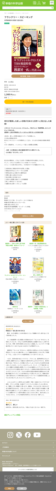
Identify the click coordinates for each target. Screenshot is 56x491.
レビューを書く (28, 321)
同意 (9, 488)
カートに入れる (28, 102)
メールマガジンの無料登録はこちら (27, 469)
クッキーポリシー (14, 480)
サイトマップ (6, 456)
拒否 (22, 488)
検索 (52, 8)
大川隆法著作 (11, 13)
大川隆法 (10, 82)
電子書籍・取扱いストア (28, 76)
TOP (5, 13)
